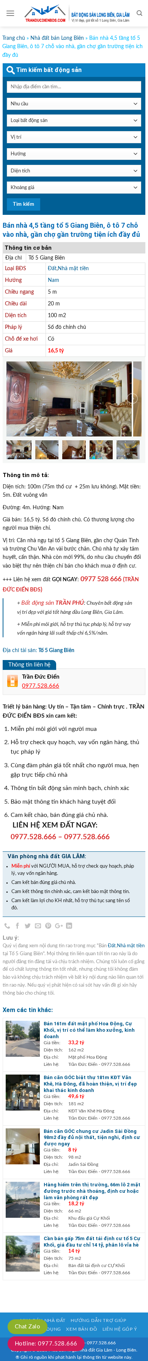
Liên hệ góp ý (119, 1329)
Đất (52, 268)
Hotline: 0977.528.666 (46, 1344)
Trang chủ (13, 38)
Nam (53, 280)
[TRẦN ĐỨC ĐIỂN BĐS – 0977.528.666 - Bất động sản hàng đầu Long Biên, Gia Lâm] (75, 13)
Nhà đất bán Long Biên (57, 38)
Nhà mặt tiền (73, 268)
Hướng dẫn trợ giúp (98, 1320)
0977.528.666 (33, 837)
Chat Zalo (27, 1327)
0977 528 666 (100, 579)
